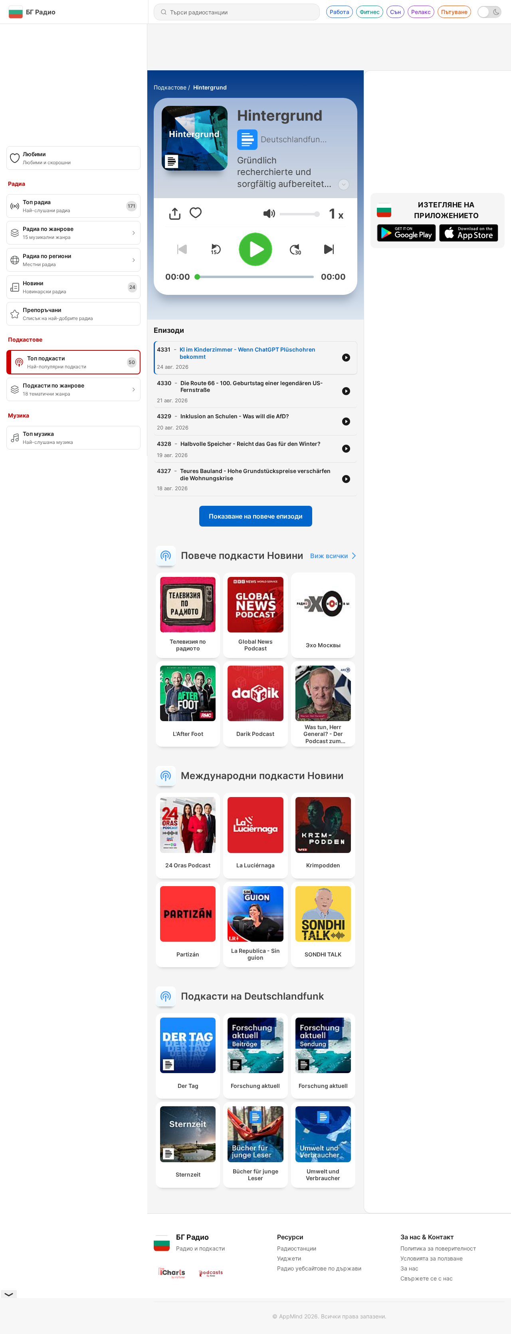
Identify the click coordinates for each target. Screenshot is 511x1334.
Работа (339, 11)
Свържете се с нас (426, 1278)
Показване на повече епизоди (256, 516)
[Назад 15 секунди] (215, 249)
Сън (395, 11)
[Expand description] (343, 184)
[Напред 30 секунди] (295, 249)
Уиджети (289, 1258)
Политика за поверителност (438, 1248)
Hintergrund (210, 87)
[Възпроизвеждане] (255, 249)
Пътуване (454, 11)
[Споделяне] (175, 214)
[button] (269, 213)
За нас (409, 1268)
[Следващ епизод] (327, 249)
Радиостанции (296, 1248)
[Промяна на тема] (489, 12)
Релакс (421, 11)
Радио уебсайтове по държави (319, 1268)
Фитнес (370, 11)
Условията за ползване (431, 1258)
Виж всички (329, 556)
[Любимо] (195, 214)
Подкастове (170, 87)
